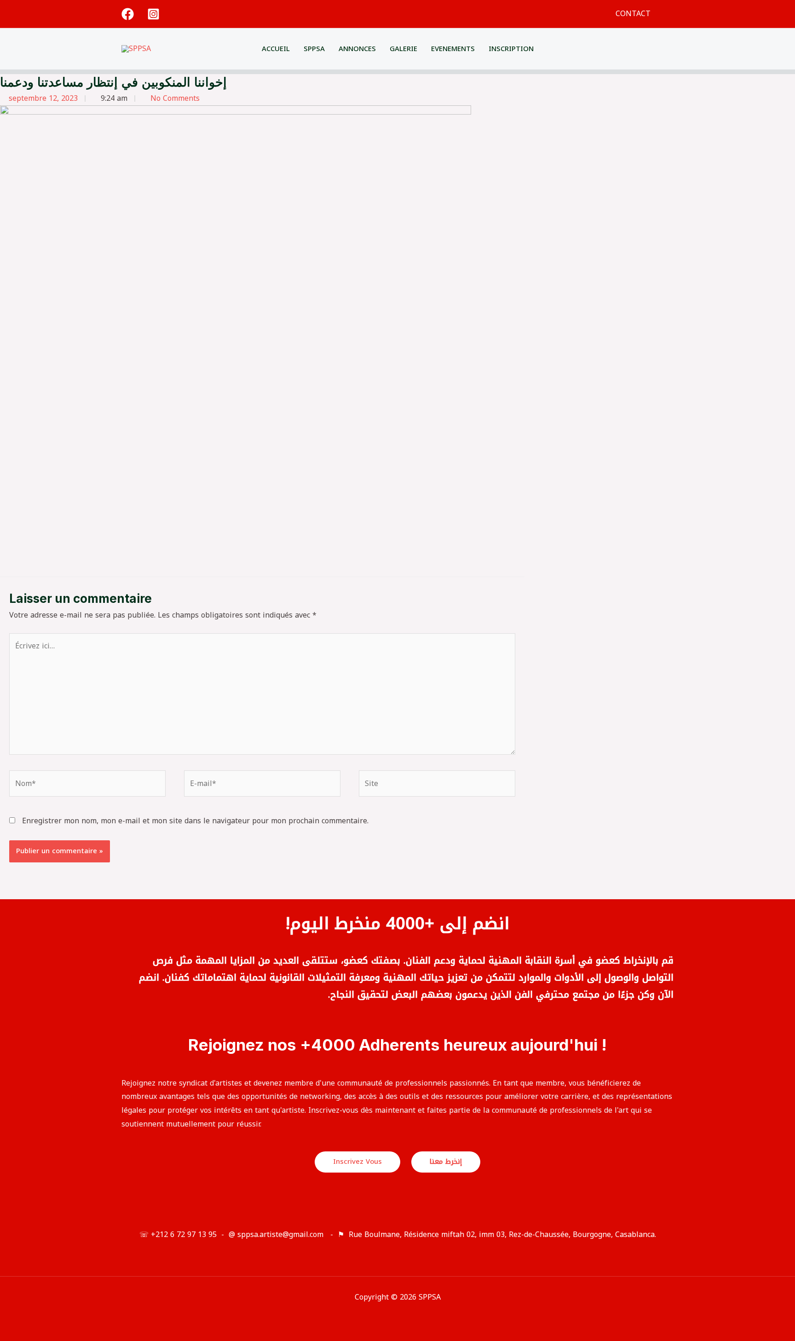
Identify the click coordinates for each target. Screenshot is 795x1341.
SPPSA (314, 48)
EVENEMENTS (453, 48)
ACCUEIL (276, 48)
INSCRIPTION (511, 48)
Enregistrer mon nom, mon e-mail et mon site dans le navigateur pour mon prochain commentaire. (195, 821)
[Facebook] (127, 14)
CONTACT (633, 13)
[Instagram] (153, 14)
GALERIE (403, 48)
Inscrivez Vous (357, 1161)
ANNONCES (357, 48)
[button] (670, 14)
